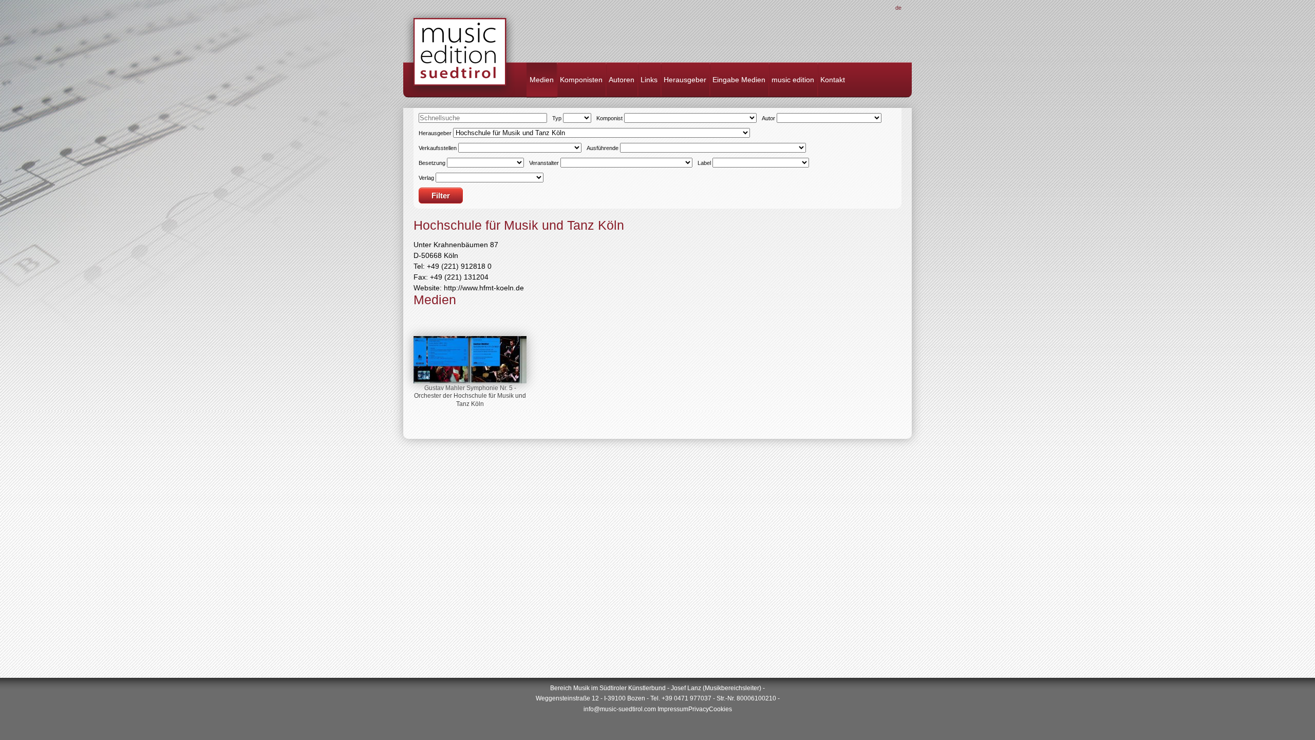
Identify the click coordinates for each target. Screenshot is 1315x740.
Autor (768, 118)
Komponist (609, 118)
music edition (793, 80)
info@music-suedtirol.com (620, 709)
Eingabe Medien (738, 80)
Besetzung (432, 163)
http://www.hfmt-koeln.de (484, 288)
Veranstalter (544, 163)
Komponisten (581, 80)
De (898, 8)
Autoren (621, 80)
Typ (556, 118)
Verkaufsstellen (438, 148)
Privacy (698, 709)
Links (649, 80)
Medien (542, 80)
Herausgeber (685, 80)
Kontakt (832, 80)
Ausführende (602, 148)
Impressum (673, 709)
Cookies (720, 709)
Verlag (426, 178)
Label (704, 163)
